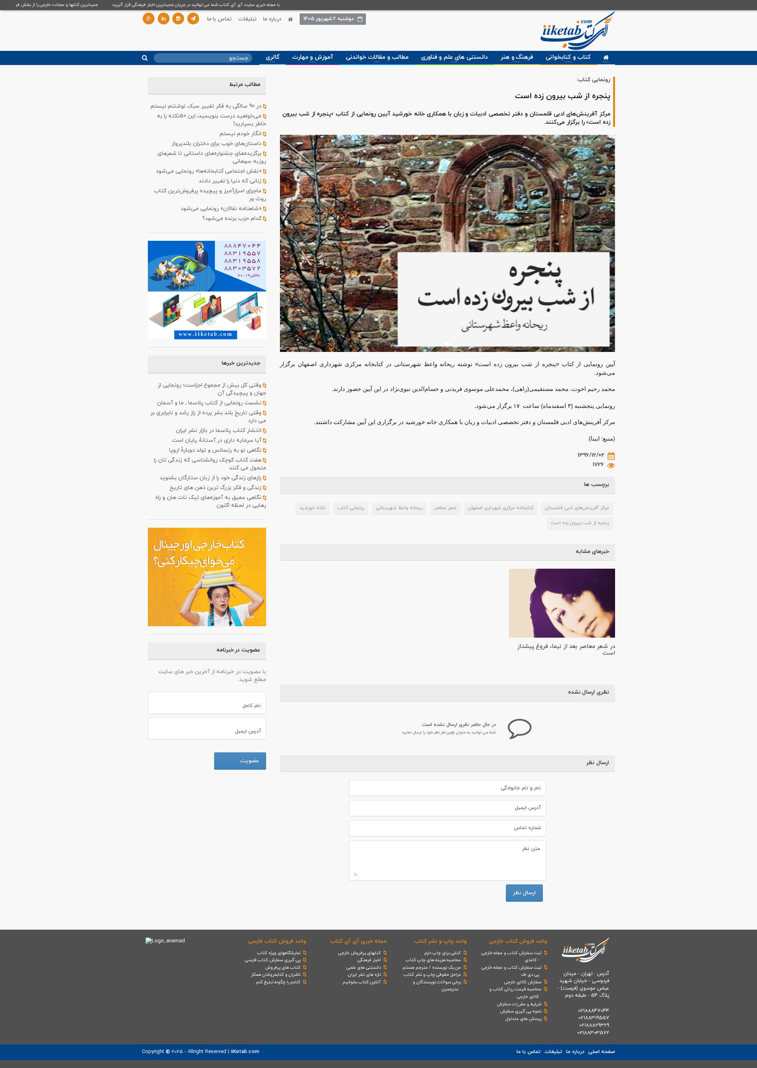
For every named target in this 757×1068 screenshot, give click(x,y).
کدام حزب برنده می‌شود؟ (232, 218)
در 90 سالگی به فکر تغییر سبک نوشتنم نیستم (207, 106)
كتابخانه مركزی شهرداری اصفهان (500, 508)
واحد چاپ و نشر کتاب (440, 941)
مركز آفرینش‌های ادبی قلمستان (577, 508)
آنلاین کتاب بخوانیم (362, 982)
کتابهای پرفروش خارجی (359, 953)
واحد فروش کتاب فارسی (277, 941)
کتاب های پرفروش (282, 967)
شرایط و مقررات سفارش (519, 1004)
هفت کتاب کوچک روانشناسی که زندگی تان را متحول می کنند (210, 464)
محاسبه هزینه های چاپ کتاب (433, 960)
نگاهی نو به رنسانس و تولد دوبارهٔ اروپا (216, 450)
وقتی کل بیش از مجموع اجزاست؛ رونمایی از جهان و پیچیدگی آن (212, 389)
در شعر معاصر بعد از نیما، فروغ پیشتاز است (566, 649)
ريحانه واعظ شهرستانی (399, 508)
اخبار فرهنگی (369, 960)
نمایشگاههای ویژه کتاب (278, 953)
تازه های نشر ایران (364, 974)
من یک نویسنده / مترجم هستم (432, 967)
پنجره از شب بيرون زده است (580, 523)
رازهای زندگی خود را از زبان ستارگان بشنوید (211, 478)
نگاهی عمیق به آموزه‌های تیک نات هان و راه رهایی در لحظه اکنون (210, 501)
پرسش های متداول (523, 1019)
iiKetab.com (245, 1051)
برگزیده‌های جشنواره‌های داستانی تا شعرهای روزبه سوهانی (211, 157)
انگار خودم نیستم (241, 134)
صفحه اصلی (601, 1051)
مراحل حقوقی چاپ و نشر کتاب (432, 974)
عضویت (249, 761)
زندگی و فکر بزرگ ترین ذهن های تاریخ (216, 487)
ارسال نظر (524, 893)
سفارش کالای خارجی (522, 982)
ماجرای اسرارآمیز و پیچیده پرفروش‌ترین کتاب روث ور (210, 195)
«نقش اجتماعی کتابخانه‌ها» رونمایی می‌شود (209, 171)
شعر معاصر (445, 508)
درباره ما (272, 19)
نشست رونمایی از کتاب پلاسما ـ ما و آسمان (210, 403)
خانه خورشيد (312, 508)
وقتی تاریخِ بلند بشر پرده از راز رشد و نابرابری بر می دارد (208, 416)
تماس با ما (219, 19)
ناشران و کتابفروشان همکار (275, 974)
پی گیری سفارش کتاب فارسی (272, 960)
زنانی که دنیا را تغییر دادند (231, 181)
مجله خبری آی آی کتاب (358, 941)
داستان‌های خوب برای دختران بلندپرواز (217, 143)
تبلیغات (247, 19)
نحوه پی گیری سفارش (520, 1011)
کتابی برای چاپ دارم (442, 953)
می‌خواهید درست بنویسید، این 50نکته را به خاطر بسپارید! (211, 120)
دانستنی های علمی (364, 967)
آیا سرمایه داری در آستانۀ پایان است (217, 440)
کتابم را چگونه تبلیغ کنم (278, 982)
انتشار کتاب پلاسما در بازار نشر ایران (219, 430)
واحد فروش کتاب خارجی (518, 941)
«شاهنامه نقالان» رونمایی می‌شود (222, 208)
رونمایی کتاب (350, 508)
